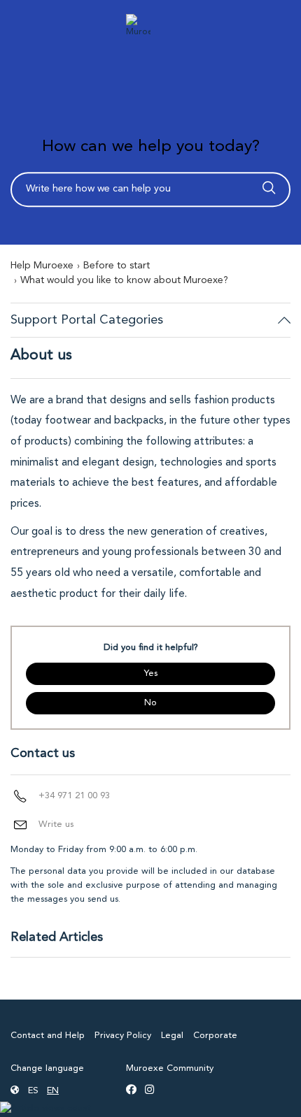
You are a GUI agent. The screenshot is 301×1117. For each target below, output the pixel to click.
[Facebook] (131, 1091)
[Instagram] (149, 1091)
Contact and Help (47, 1035)
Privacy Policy (122, 1035)
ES (33, 1090)
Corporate (215, 1035)
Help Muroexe (42, 266)
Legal (172, 1035)
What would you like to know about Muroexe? (124, 280)
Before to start (116, 266)
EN (53, 1090)
